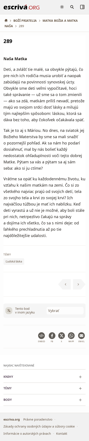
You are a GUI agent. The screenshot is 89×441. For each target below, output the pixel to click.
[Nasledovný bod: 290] (79, 284)
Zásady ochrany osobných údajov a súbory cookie (39, 426)
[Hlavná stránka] (7, 20)
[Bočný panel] (82, 7)
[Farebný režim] (62, 7)
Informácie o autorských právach (27, 433)
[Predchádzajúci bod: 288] (64, 284)
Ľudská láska (14, 262)
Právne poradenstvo (37, 419)
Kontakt (61, 433)
